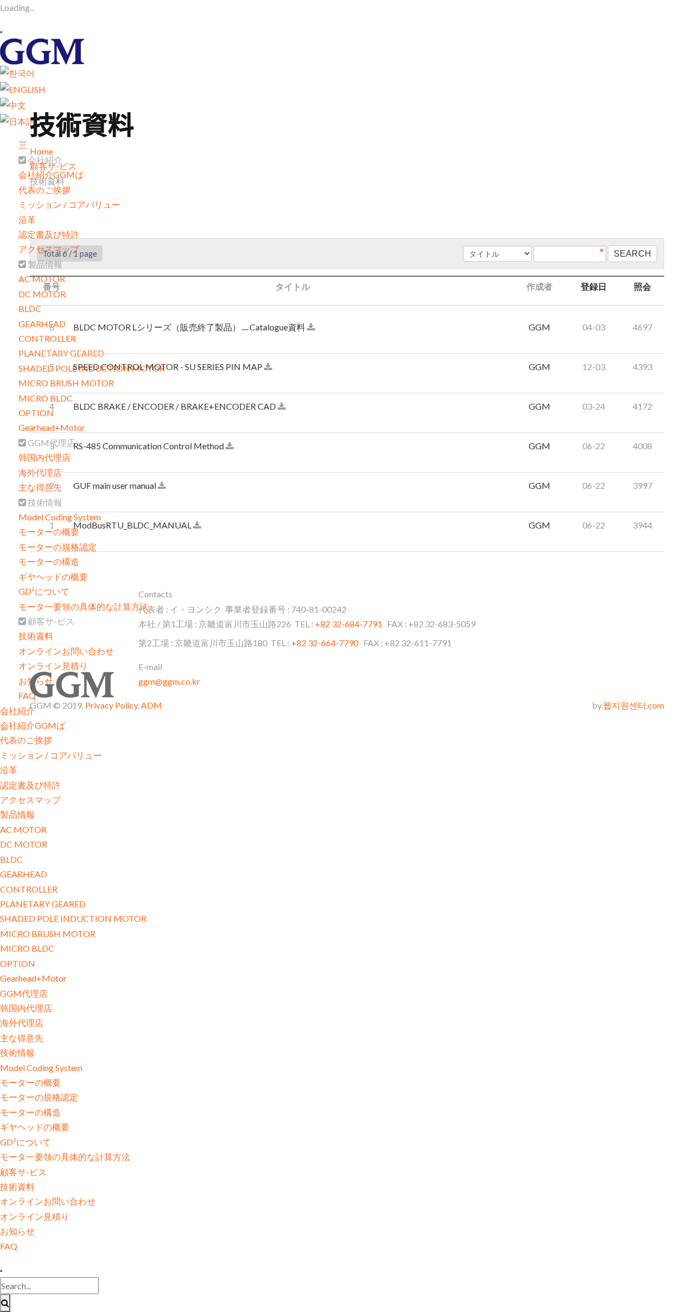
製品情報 (17, 814)
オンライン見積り (53, 665)
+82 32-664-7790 (324, 643)
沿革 (27, 219)
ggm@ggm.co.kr (169, 681)
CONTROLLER (28, 889)
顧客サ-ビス (23, 1172)
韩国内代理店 (26, 1008)
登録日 (594, 286)
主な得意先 (21, 1038)
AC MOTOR (23, 829)
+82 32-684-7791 (349, 624)
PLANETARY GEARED (43, 904)
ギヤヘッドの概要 (53, 576)
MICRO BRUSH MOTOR (47, 933)
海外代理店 (21, 1022)
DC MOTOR (23, 844)
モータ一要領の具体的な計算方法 (83, 606)
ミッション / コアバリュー (69, 204)
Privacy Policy (111, 705)
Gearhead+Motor (33, 978)
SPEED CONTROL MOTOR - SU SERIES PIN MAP (168, 366)
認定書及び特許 (48, 234)
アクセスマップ (48, 249)
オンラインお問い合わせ (66, 651)
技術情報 (17, 1052)
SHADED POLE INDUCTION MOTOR (73, 918)
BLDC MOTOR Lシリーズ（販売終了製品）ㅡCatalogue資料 (190, 327)
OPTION (17, 963)
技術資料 (35, 635)
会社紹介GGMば (32, 725)
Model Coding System (41, 1067)
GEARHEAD (23, 874)
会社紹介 (17, 710)
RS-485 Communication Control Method (149, 446)
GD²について (43, 591)
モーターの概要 (30, 1082)
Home (41, 151)
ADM (151, 705)
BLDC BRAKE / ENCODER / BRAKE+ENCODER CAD (175, 406)
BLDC (29, 308)
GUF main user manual (115, 485)
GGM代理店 (24, 993)
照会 (642, 286)
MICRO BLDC (27, 948)
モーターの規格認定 (39, 1097)
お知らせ (17, 1231)
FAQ (8, 1246)
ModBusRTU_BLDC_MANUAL (133, 525)
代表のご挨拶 (44, 189)
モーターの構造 (48, 561)
